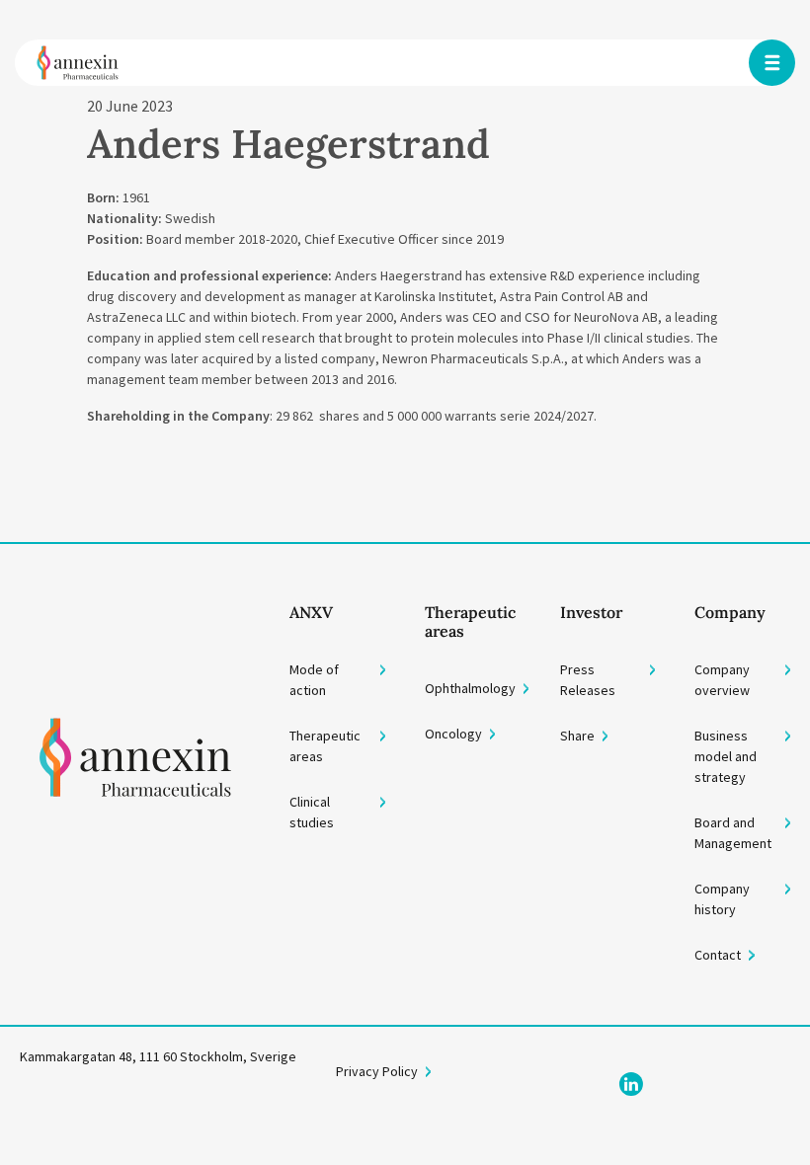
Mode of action (314, 679)
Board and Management (732, 833)
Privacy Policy (377, 1071)
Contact (717, 955)
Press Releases (587, 679)
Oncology (453, 733)
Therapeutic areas (325, 746)
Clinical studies (311, 812)
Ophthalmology (470, 688)
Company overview (722, 679)
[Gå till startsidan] (135, 785)
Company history (722, 899)
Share (577, 735)
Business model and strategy (725, 756)
